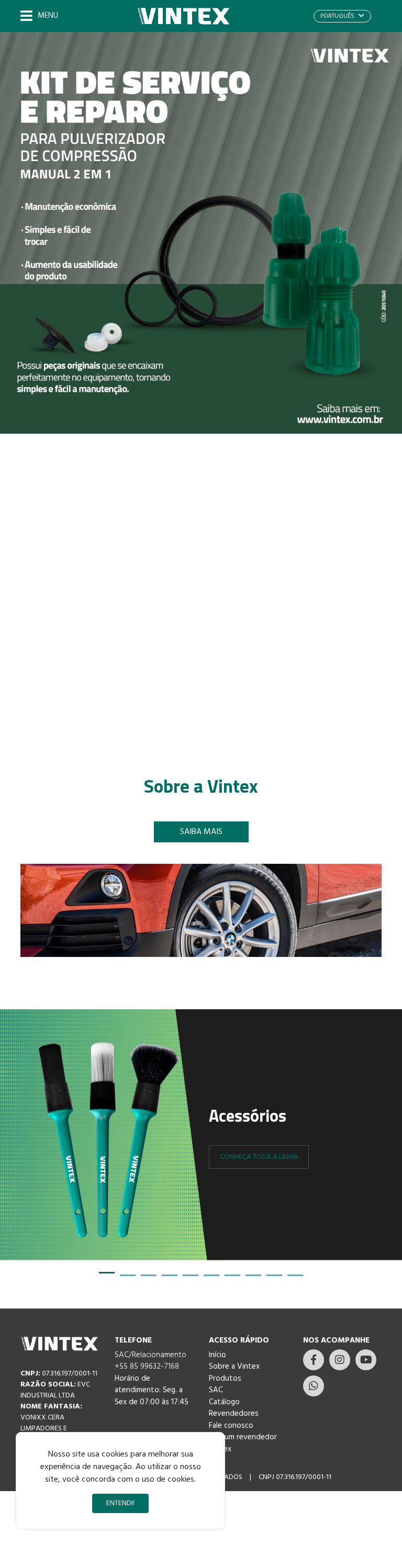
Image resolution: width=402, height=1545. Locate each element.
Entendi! (120, 1503)
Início (217, 1355)
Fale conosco (231, 1425)
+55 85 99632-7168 (147, 1366)
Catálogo (224, 1402)
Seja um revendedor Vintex (243, 1443)
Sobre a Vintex (234, 1366)
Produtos (225, 1378)
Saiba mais (201, 832)
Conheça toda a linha (259, 1157)
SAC (216, 1390)
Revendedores (234, 1413)
